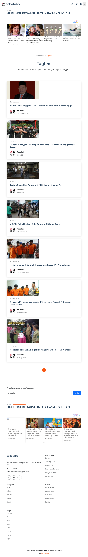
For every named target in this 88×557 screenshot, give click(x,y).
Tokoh (9, 491)
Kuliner (9, 513)
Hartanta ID (45, 553)
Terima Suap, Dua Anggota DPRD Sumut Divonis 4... (35, 185)
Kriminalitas (49, 498)
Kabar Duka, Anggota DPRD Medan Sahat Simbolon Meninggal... (42, 105)
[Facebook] (72, 4)
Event (9, 535)
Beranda (41, 56)
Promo (9, 531)
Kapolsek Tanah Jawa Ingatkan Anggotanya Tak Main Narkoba (40, 349)
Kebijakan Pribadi (51, 472)
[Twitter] (76, 4)
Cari (78, 393)
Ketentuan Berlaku (52, 469)
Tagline (49, 56)
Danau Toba (49, 491)
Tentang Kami (50, 461)
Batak (9, 487)
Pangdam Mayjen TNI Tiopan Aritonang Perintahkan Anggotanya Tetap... (42, 146)
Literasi (9, 498)
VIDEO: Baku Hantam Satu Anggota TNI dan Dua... (35, 224)
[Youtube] (80, 4)
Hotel (8, 524)
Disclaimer (49, 476)
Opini (9, 502)
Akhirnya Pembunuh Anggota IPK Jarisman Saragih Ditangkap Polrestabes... (40, 303)
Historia (9, 494)
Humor (9, 517)
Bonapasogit (49, 487)
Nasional (48, 494)
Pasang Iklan (50, 465)
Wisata (9, 520)
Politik (47, 502)
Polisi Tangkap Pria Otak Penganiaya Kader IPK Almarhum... (40, 265)
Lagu (8, 538)
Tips (8, 528)
